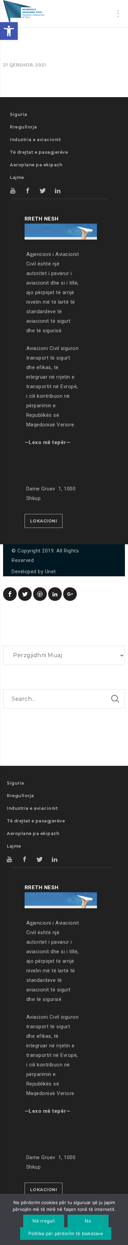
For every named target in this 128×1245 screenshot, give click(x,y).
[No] (102, 1220)
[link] (9, 31)
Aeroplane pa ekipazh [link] (36, 164)
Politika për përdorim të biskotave (65, 1233)
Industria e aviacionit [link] (35, 139)
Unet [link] (50, 571)
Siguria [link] (18, 114)
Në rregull (43, 1221)
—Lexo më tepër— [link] (48, 442)
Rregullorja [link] (23, 127)
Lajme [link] (17, 177)
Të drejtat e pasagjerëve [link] (39, 152)
